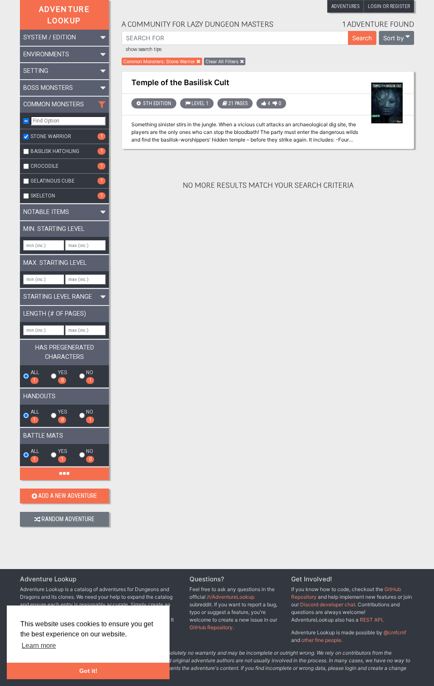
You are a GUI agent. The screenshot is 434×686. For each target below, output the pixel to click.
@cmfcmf (395, 632)
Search (362, 38)
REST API (371, 620)
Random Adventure (68, 519)
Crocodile (67, 166)
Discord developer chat (327, 604)
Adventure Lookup (64, 15)
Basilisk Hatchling (67, 151)
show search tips (143, 49)
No (89, 376)
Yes (62, 376)
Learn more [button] (39, 645)
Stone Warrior (67, 136)
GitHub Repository (211, 627)
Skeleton (67, 196)
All (35, 376)
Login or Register (389, 6)
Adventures (345, 6)
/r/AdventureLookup (230, 597)
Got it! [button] (88, 670)
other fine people (321, 640)
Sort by (393, 38)
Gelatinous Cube (67, 181)
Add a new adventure (67, 496)
